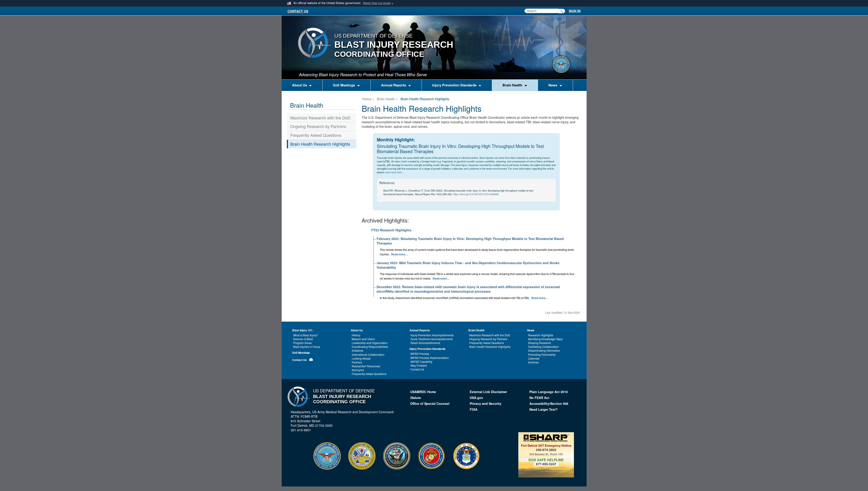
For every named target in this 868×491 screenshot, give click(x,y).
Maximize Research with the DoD (320, 118)
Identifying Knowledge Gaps (545, 339)
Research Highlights (540, 335)
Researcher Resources (366, 366)
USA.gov (476, 397)
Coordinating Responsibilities (370, 347)
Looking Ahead (361, 358)
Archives (533, 362)
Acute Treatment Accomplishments (431, 339)
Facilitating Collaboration (543, 347)
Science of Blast (303, 339)
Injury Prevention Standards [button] (454, 85)
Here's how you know (376, 3)
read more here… (394, 172)
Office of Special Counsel (429, 403)
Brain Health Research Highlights (320, 144)
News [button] (553, 85)
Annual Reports (420, 330)
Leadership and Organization (370, 343)
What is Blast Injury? (305, 335)
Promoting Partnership (542, 354)
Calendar (534, 358)
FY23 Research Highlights (391, 230)
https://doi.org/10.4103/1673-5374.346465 (476, 194)
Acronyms (358, 370)
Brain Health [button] (512, 85)
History (356, 335)
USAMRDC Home (423, 391)
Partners (357, 362)
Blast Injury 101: (302, 330)
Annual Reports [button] (394, 85)
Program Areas (302, 343)
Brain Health (386, 98)
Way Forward (418, 365)
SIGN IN (574, 11)
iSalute (415, 397)
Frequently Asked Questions (315, 135)
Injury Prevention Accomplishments (432, 335)
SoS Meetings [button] (344, 85)
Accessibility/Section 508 (548, 403)
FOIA (474, 409)
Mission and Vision (363, 339)
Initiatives (357, 350)
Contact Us (299, 360)
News (530, 330)
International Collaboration (368, 354)
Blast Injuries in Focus (306, 347)
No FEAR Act (539, 397)
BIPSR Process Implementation (429, 358)
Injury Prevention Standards (428, 349)
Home (366, 98)
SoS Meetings (301, 353)
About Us (357, 330)
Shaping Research (539, 343)
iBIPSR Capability (421, 361)
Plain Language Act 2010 (548, 391)
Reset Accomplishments (425, 343)
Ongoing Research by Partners (318, 126)
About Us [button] (300, 85)
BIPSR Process (419, 354)
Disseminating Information (544, 350)
